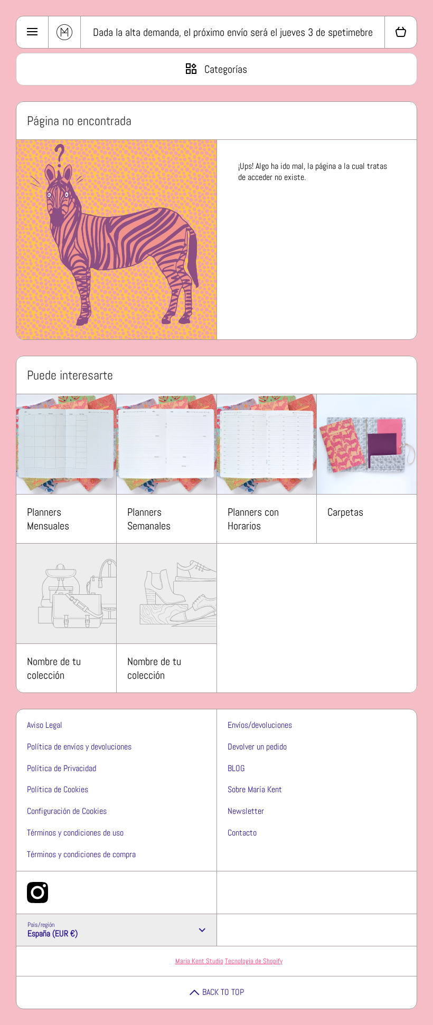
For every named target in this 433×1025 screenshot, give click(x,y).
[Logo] (64, 32)
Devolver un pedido (257, 746)
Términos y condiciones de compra (81, 854)
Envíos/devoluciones (260, 724)
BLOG (236, 768)
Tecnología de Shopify (254, 960)
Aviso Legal (44, 724)
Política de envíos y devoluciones (79, 746)
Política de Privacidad (61, 768)
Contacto (242, 832)
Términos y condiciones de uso (75, 832)
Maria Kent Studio (199, 960)
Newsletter (246, 811)
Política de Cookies (57, 789)
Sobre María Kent (255, 789)
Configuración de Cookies (67, 811)
